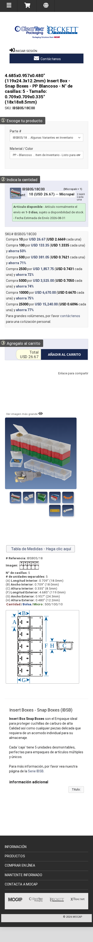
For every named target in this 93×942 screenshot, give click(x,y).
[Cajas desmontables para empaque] (55, 497)
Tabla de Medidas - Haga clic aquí (40, 548)
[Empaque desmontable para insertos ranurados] (68, 497)
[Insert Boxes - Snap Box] (15, 497)
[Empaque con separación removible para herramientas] (41, 497)
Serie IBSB (36, 771)
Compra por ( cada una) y (45, 248)
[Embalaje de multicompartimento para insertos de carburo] (55, 510)
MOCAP (77, 916)
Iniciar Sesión (26, 51)
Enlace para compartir (72, 378)
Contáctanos (50, 59)
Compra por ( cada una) (43, 239)
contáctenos (70, 316)
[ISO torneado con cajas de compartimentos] (68, 510)
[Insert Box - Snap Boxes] (28, 497)
